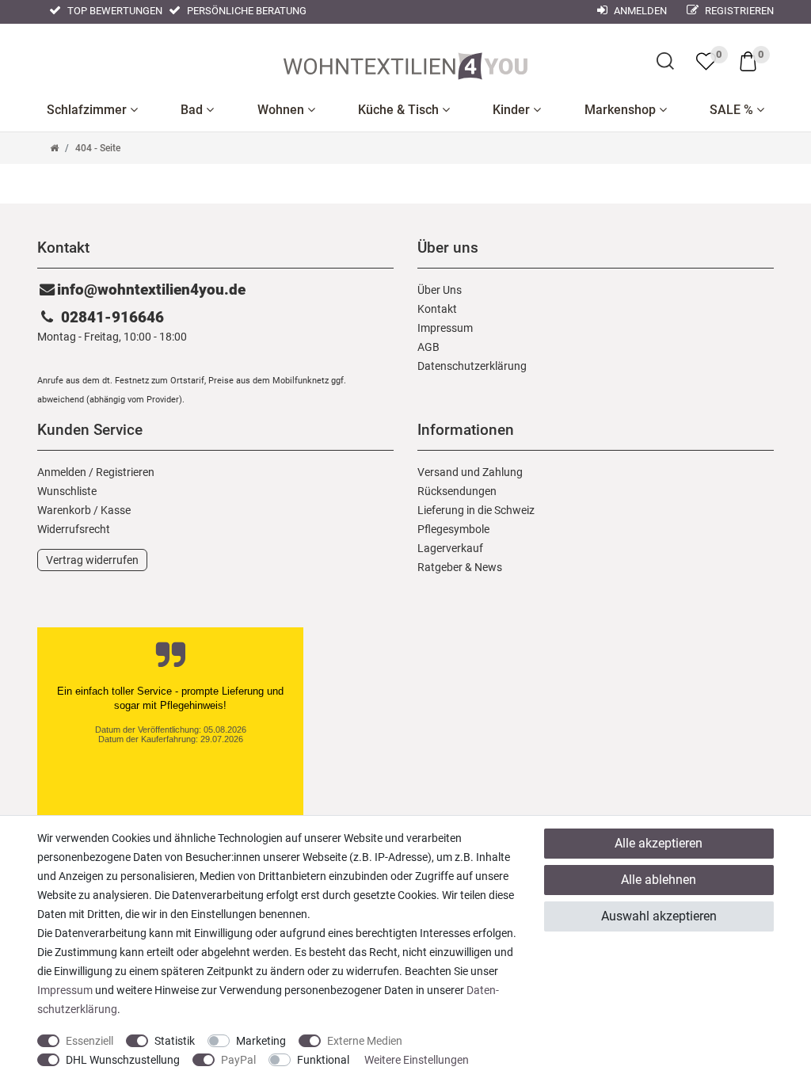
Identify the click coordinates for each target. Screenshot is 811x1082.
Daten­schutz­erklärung (472, 366)
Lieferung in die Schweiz (476, 510)
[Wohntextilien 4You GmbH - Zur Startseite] (405, 62)
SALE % (733, 109)
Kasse (116, 510)
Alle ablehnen (658, 879)
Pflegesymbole (453, 529)
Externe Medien (364, 1040)
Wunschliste (67, 491)
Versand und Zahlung (470, 472)
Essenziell (89, 1040)
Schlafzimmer (88, 109)
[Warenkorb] (748, 60)
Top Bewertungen (113, 11)
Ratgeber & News (459, 567)
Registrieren (738, 11)
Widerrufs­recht (73, 529)
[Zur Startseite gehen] (54, 148)
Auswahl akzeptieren (659, 916)
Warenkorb (64, 510)
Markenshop (621, 109)
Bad (193, 109)
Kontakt (437, 309)
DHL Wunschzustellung (123, 1059)
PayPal (238, 1059)
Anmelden (639, 11)
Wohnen (282, 109)
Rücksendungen (457, 491)
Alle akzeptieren (658, 843)
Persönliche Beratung (246, 11)
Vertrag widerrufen (92, 560)
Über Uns (439, 290)
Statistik (174, 1040)
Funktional (323, 1059)
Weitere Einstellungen (416, 1059)
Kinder (513, 109)
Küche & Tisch (400, 109)
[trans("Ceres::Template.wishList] (706, 61)
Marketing (261, 1040)
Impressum (445, 328)
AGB (428, 347)
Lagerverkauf (450, 548)
